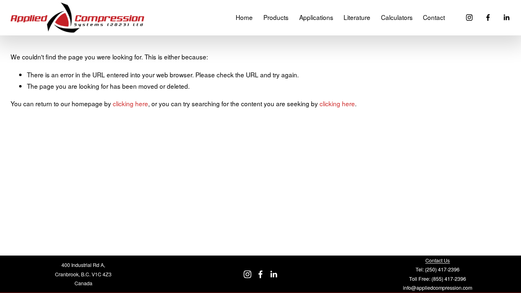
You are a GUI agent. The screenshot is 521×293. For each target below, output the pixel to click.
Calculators (397, 17)
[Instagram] (469, 17)
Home (244, 17)
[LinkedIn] (506, 17)
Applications (316, 17)
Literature (357, 17)
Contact (434, 17)
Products (276, 17)
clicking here (130, 103)
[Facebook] (488, 17)
